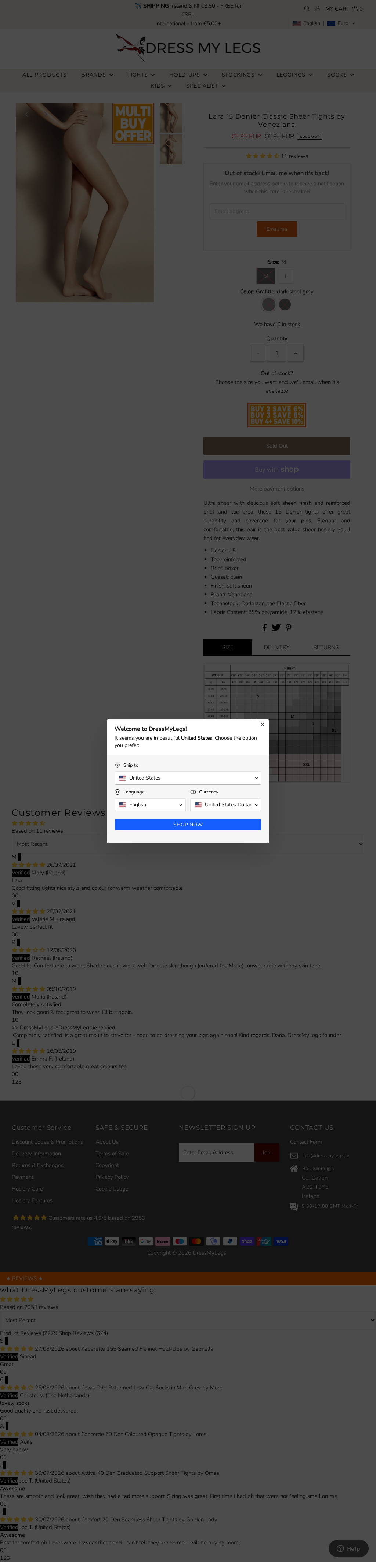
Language (134, 792)
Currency (208, 792)
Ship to (130, 765)
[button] (188, 778)
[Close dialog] (262, 725)
